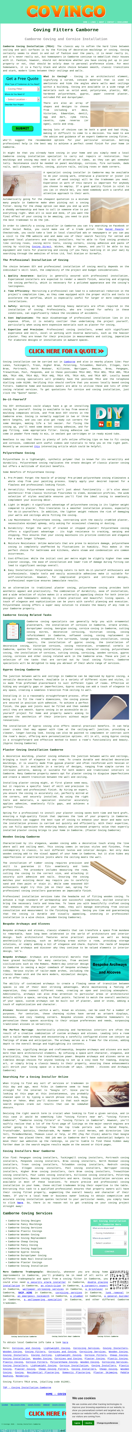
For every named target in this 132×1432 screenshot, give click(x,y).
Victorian (49, 113)
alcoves (78, 1017)
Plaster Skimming (105, 1372)
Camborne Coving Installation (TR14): (29, 46)
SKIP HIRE (25, 1292)
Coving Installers (115, 1348)
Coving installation (16, 362)
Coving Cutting (41, 1355)
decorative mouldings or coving (95, 50)
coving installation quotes (35, 1199)
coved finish (94, 143)
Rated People (114, 229)
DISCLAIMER (122, 22)
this (37, 446)
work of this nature (78, 183)
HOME (85, 22)
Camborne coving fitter (112, 136)
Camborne (69, 362)
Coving (75, 87)
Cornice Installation (74, 1365)
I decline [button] (88, 1423)
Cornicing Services (86, 1348)
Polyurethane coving (33, 463)
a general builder (116, 1296)
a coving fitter (71, 1279)
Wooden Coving (12, 1351)
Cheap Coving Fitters (53, 1369)
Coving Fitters (35, 1351)
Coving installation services (102, 1178)
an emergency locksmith (33, 1296)
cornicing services (69, 1292)
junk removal (114, 1292)
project (124, 1203)
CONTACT (110, 22)
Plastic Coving (118, 1358)
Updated (46, 1405)
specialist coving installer (66, 172)
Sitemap (5, 1405)
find (13, 1157)
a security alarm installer (46, 1282)
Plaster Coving (95, 1358)
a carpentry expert (95, 1285)
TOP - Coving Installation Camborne (27, 1387)
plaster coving (65, 587)
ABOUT (101, 22)
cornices (90, 163)
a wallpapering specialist (43, 1299)
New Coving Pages (18, 1405)
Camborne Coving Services (27, 1213)
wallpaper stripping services (43, 1289)
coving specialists (30, 379)
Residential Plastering (43, 1372)
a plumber (76, 1296)
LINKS (93, 22)
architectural (34, 1053)
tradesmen (9, 1303)
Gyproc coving (45, 710)
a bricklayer (94, 1289)
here (20, 1203)
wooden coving (59, 843)
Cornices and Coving (26, 1348)
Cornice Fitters (96, 1355)
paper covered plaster (111, 94)
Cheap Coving (119, 1355)
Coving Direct (41, 246)
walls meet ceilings (115, 83)
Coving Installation (16, 1358)
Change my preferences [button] (107, 1423)
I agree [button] (77, 1423)
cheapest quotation (56, 199)
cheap (38, 206)
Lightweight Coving (57, 1348)
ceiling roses (87, 167)
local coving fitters (97, 660)
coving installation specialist (39, 156)
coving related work (57, 656)
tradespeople (26, 1279)
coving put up (107, 60)
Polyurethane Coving (63, 1362)
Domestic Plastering (76, 1372)
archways (29, 994)
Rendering (22, 1376)
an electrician (51, 1285)
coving (91, 266)
